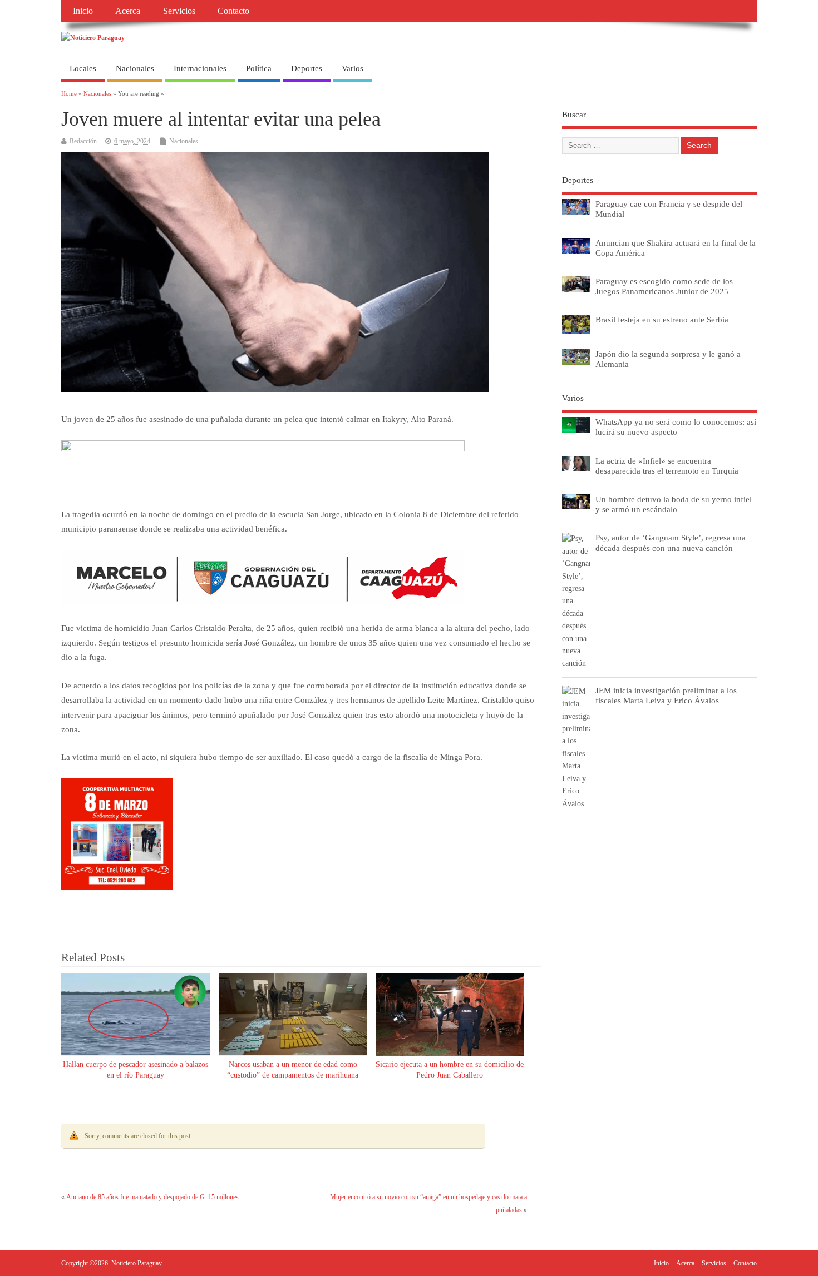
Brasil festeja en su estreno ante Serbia (661, 319)
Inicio (83, 11)
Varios (352, 68)
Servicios (179, 11)
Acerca (127, 11)
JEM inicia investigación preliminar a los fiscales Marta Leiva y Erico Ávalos (666, 695)
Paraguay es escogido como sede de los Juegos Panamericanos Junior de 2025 (664, 286)
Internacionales (200, 68)
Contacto (233, 11)
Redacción (83, 141)
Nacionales (135, 68)
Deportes (306, 68)
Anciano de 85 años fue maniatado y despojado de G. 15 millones (152, 1197)
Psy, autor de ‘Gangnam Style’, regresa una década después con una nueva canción (670, 542)
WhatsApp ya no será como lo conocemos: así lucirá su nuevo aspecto (675, 426)
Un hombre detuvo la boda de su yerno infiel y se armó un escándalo (673, 504)
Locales (83, 68)
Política (259, 68)
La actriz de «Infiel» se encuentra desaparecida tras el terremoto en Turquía (666, 465)
